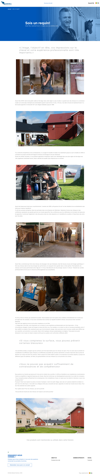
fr (98, 3)
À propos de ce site (55, 460)
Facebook (90, 460)
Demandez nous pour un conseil (20, 465)
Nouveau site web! (48, 3)
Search (91, 3)
